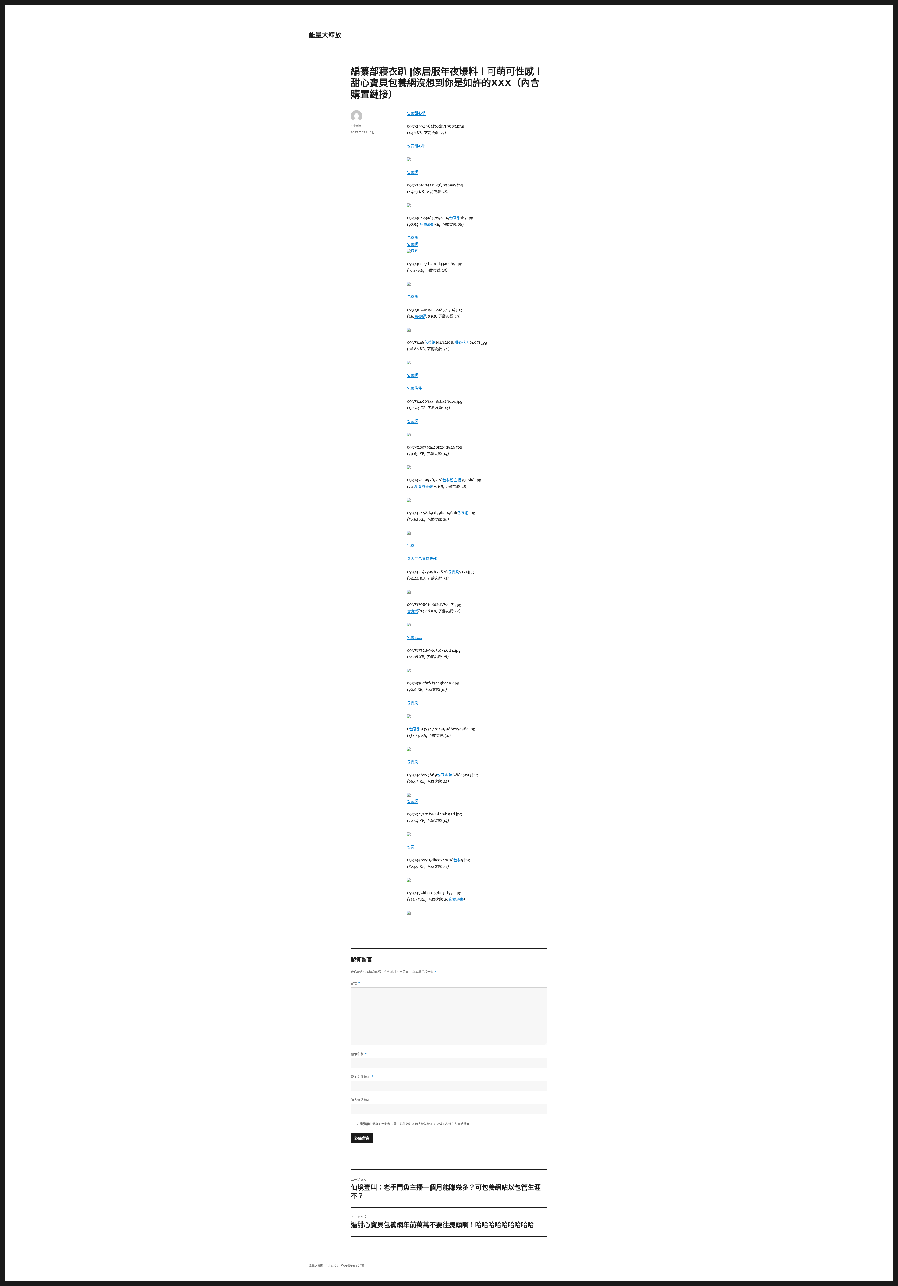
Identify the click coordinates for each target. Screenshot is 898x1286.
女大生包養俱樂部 (422, 558)
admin (356, 126)
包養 (414, 250)
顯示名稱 (359, 1054)
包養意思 (414, 637)
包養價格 (426, 224)
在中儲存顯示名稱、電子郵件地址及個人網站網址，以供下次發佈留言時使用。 (415, 1124)
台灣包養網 (423, 486)
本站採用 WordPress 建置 (346, 1266)
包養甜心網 (416, 113)
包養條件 (414, 388)
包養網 (412, 172)
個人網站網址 (360, 1100)
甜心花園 (461, 342)
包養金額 (444, 774)
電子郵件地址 (362, 1077)
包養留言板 (451, 480)
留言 (355, 983)
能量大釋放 (325, 35)
